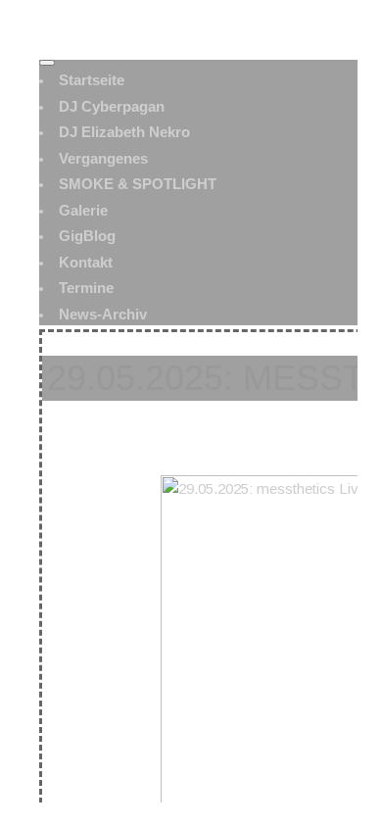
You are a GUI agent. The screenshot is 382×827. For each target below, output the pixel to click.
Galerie (83, 210)
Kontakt (86, 262)
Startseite (91, 80)
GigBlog (87, 235)
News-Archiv (103, 314)
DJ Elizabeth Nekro (124, 131)
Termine (86, 287)
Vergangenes (103, 158)
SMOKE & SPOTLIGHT (137, 183)
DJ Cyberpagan (112, 106)
